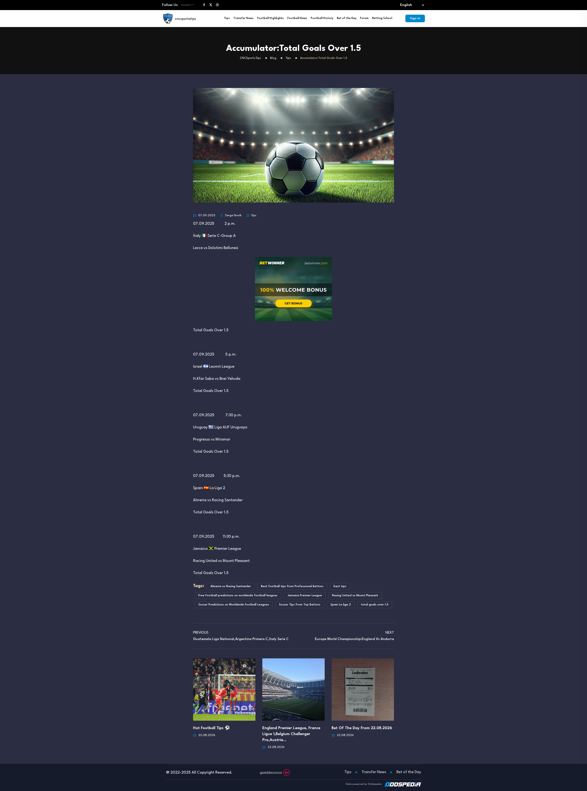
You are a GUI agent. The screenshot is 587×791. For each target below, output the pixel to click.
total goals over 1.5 (374, 604)
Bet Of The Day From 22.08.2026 (362, 728)
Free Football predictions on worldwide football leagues (237, 595)
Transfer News (243, 18)
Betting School (382, 18)
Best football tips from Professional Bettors (292, 586)
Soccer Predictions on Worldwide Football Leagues (233, 604)
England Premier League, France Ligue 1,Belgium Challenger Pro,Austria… (291, 734)
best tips (340, 586)
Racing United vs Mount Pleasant (355, 595)
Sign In (415, 18)
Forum (364, 18)
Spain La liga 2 (340, 604)
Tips (227, 18)
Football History (322, 18)
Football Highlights (270, 18)
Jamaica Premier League (305, 595)
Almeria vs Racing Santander (230, 586)
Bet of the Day (346, 18)
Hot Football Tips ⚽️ (211, 728)
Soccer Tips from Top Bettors (299, 604)
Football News (297, 18)
